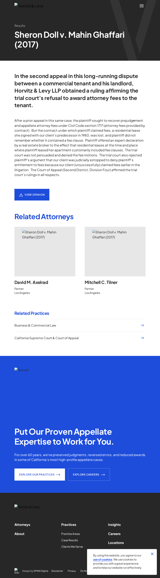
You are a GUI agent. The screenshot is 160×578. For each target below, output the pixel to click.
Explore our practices (36, 474)
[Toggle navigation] (142, 6)
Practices (68, 524)
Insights (114, 524)
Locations (116, 542)
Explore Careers (86, 474)
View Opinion (35, 194)
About (19, 534)
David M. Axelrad (31, 282)
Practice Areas (70, 533)
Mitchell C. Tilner (101, 282)
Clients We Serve (72, 546)
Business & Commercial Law (35, 325)
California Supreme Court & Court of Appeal (46, 338)
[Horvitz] (31, 6)
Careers (114, 534)
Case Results (69, 540)
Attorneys (22, 524)
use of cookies (102, 559)
